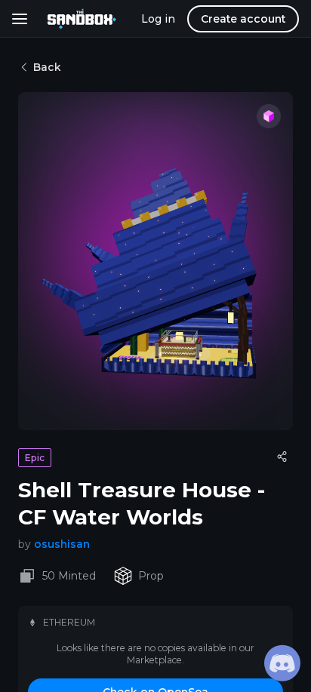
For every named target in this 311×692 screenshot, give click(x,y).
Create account (243, 19)
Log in (158, 19)
